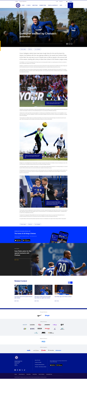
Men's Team (34, 5)
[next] (71, 283)
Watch (29, 5)
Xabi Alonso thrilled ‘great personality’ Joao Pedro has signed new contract (43, 297)
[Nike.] (67, 1)
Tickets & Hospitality (53, 5)
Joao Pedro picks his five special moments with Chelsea (23, 297)
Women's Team (42, 5)
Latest (23, 5)
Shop (61, 5)
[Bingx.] (71, 1)
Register (60, 1)
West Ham (30, 49)
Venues (16, 1)
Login (57, 1)
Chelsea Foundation (22, 1)
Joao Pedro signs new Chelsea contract (63, 296)
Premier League (23, 49)
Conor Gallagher (37, 49)
